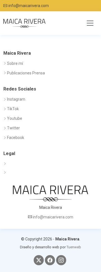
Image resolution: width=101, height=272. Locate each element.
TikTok (13, 109)
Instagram (16, 99)
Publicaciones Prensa (26, 73)
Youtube (14, 118)
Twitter (13, 128)
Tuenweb (73, 247)
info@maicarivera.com (28, 6)
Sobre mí (15, 63)
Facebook (15, 138)
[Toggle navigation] (90, 23)
